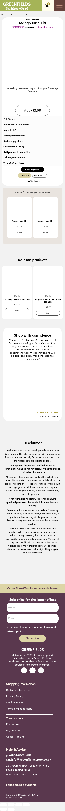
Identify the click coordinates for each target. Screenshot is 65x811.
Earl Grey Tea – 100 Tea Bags (17, 299)
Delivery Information (18, 690)
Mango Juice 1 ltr (45, 221)
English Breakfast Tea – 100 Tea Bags (48, 300)
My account (13, 730)
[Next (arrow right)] (11, 809)
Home (3, 15)
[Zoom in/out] (3, 804)
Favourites (12, 724)
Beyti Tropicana (32, 19)
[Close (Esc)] (26, 804)
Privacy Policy (14, 696)
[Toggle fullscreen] (11, 804)
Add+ (19, 232)
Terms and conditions (19, 709)
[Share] (18, 804)
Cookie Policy (14, 702)
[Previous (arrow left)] (3, 809)
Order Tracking (15, 737)
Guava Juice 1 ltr (19, 221)
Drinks (17, 296)
